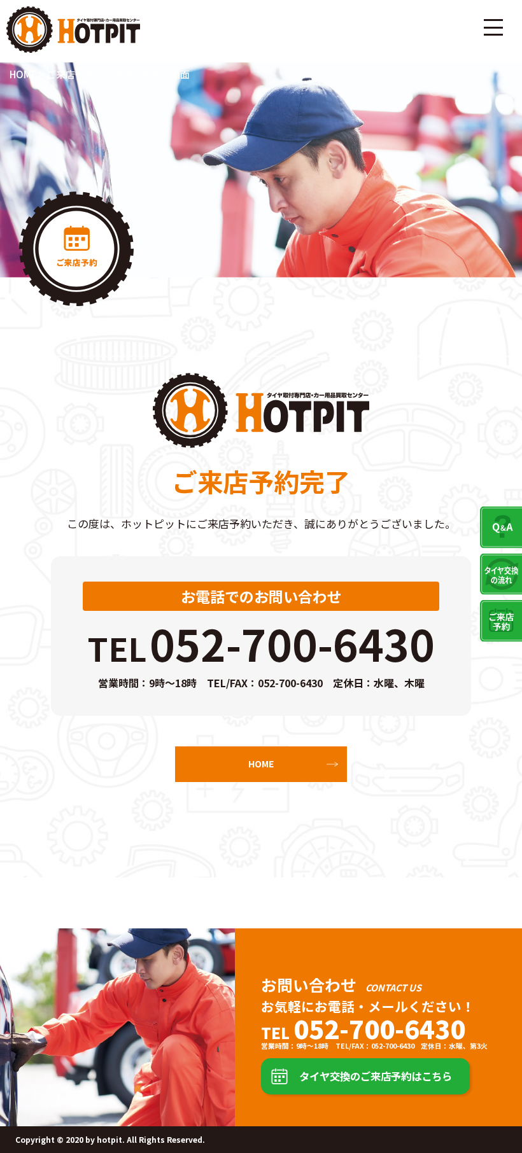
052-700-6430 (292, 643)
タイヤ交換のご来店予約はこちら (375, 1076)
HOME (261, 763)
